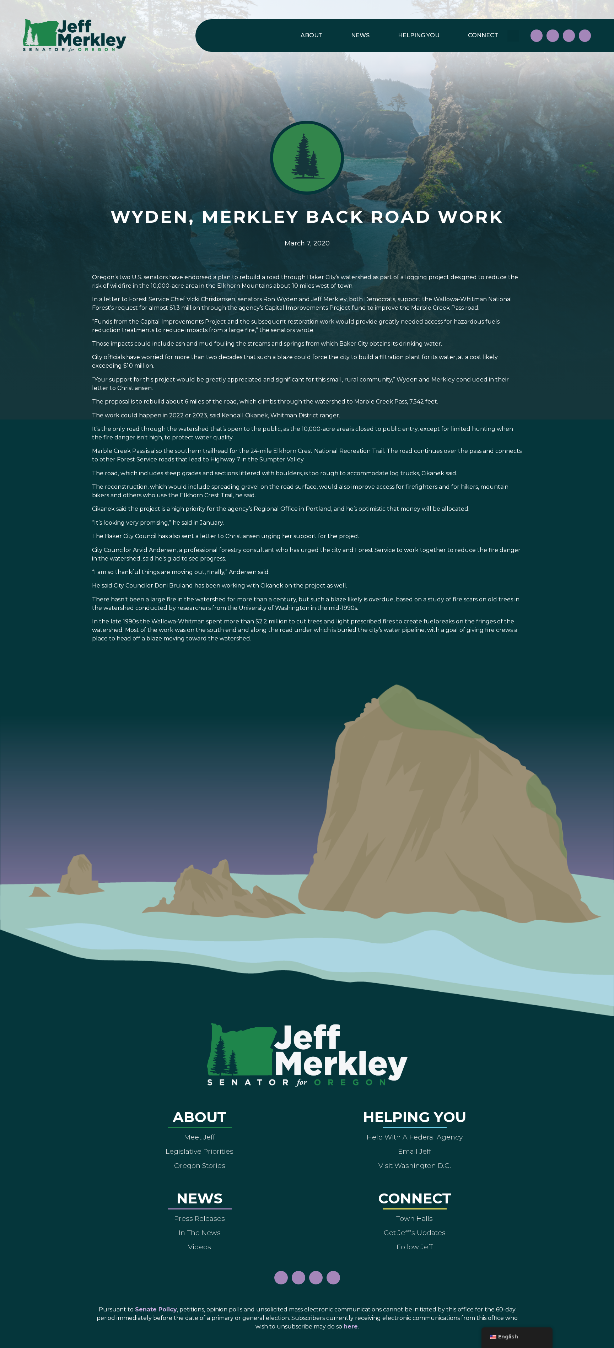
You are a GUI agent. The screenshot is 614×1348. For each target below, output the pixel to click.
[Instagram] (552, 35)
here (351, 1326)
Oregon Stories (199, 1165)
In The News (200, 1232)
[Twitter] (585, 35)
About (312, 35)
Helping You (419, 35)
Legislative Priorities (199, 1151)
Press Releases (199, 1218)
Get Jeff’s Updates (415, 1232)
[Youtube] (569, 35)
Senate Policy (156, 1309)
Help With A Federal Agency (415, 1137)
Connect (483, 35)
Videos (199, 1246)
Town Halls (414, 1218)
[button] (513, 36)
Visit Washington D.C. (414, 1165)
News (360, 35)
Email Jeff (414, 1151)
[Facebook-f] (536, 35)
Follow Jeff (414, 1246)
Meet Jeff (199, 1137)
